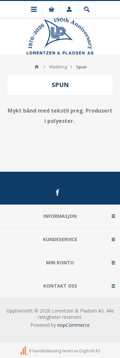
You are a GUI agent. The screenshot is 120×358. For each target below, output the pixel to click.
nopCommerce (73, 325)
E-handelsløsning (45, 351)
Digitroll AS (89, 351)
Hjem (36, 66)
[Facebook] (57, 192)
